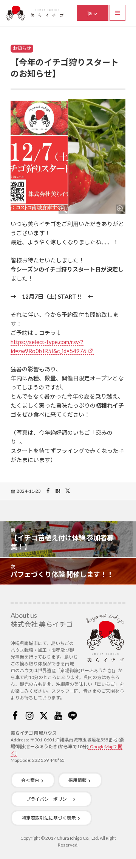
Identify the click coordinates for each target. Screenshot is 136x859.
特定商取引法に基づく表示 (49, 818)
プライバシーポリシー (48, 799)
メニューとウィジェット (117, 13)
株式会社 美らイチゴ (42, 624)
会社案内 (30, 780)
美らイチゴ (34, 13)
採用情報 (77, 780)
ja (89, 12)
